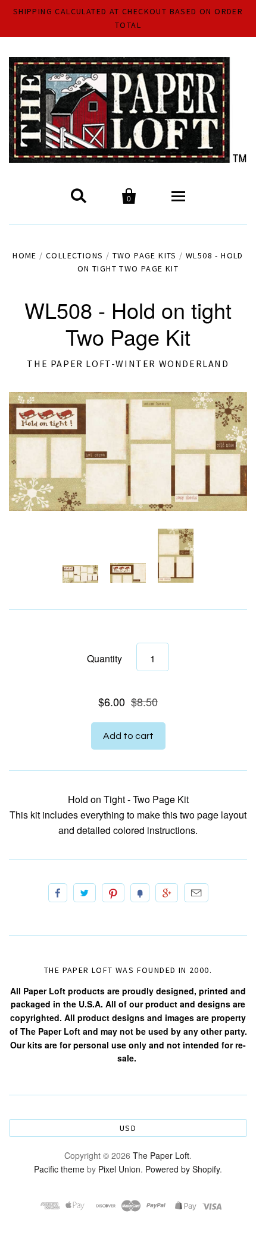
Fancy (139, 892)
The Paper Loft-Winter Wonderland (128, 363)
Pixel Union (119, 1169)
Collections (74, 255)
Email (196, 892)
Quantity (104, 658)
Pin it (113, 892)
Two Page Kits (145, 255)
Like (57, 892)
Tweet (84, 892)
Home (25, 255)
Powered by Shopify (182, 1169)
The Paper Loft (161, 1155)
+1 (166, 892)
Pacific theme (59, 1169)
